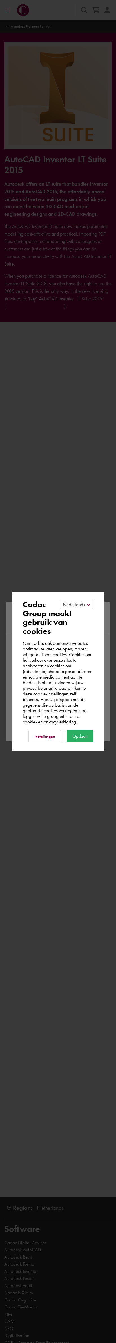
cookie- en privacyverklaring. (50, 722)
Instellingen (44, 736)
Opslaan (80, 736)
